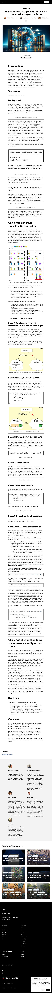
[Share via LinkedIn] (24, 58)
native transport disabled (37, 341)
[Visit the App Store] (15, 978)
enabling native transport (25, 469)
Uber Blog (4, 2)
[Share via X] (27, 58)
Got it (48, 989)
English (5, 970)
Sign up (46, 2)
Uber (3, 909)
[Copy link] (30, 58)
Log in (41, 2)
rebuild (31, 294)
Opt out (43, 989)
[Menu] (50, 2)
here (45, 986)
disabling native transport (23, 471)
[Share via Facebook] (21, 58)
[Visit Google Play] (6, 978)
